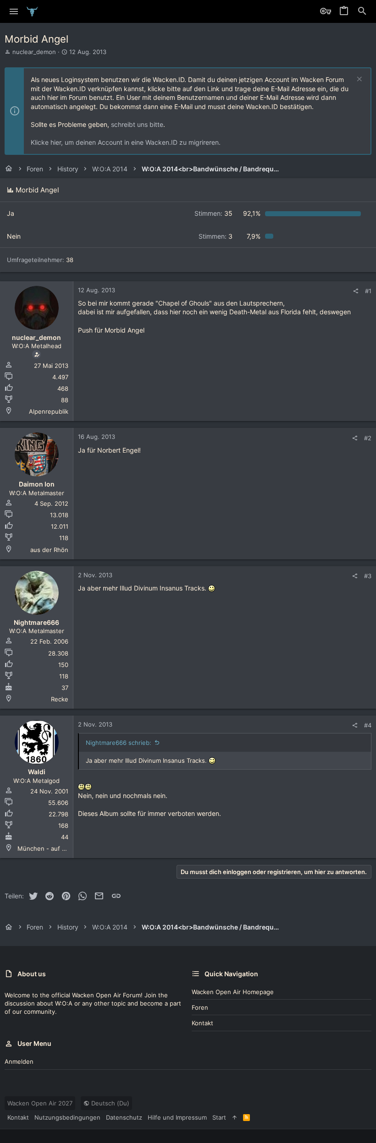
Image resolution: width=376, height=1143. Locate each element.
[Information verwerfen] (358, 80)
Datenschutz (124, 1117)
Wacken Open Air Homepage (233, 991)
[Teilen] (355, 291)
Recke (59, 699)
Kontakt (202, 1023)
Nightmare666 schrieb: (118, 742)
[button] (14, 11)
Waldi (36, 772)
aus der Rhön (49, 549)
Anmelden (19, 1061)
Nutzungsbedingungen (67, 1117)
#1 (368, 291)
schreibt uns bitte (137, 124)
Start (219, 1117)
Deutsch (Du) (109, 1103)
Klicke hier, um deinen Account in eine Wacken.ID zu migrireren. (126, 142)
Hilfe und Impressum (177, 1117)
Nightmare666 (36, 622)
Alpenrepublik (48, 411)
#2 (367, 438)
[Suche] (362, 11)
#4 (367, 725)
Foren (200, 1007)
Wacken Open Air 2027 (39, 1103)
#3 (367, 576)
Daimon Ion (37, 484)
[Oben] (234, 1117)
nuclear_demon (34, 51)
